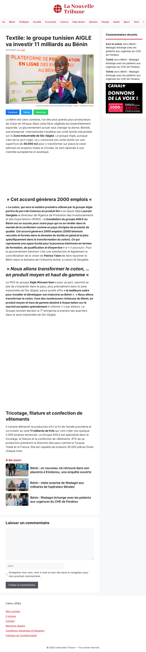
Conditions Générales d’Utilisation (25, 630)
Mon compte (13, 611)
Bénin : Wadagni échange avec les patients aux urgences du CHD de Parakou (123, 63)
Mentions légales (15, 625)
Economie (50, 21)
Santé (116, 21)
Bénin (12, 21)
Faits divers (78, 21)
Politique (24, 21)
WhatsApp (41, 112)
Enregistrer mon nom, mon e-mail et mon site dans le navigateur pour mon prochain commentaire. (48, 574)
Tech (136, 21)
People (105, 21)
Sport (127, 21)
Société (37, 21)
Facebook (12, 112)
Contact (10, 621)
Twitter (26, 112)
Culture (64, 21)
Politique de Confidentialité (21, 635)
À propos (11, 616)
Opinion (93, 21)
